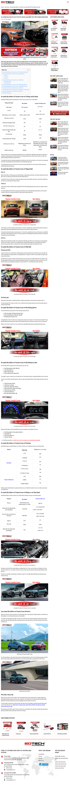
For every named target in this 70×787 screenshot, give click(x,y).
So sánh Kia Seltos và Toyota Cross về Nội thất (13, 80)
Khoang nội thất (8, 81)
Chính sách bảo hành (60, 762)
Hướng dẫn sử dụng (60, 756)
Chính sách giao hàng (60, 766)
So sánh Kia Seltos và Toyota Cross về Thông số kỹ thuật (15, 72)
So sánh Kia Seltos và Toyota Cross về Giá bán (13, 88)
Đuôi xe (6, 78)
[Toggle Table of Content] (27, 70)
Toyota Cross (19, 96)
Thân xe (6, 76)
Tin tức (40, 756)
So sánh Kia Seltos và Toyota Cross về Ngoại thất (13, 73)
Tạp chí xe (7, 7)
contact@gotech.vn (10, 769)
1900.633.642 (9, 768)
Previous (2, 728)
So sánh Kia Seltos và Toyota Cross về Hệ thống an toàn (15, 86)
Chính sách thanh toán (60, 764)
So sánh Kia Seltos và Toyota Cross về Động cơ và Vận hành (16, 89)
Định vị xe (41, 760)
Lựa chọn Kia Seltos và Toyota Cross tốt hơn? (13, 91)
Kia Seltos (9, 96)
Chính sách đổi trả (59, 768)
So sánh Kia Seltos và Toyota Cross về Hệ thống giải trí (15, 84)
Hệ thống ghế (7, 83)
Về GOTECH (41, 754)
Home (2, 7)
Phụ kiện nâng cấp (7, 93)
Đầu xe (6, 75)
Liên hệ (40, 758)
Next (68, 728)
